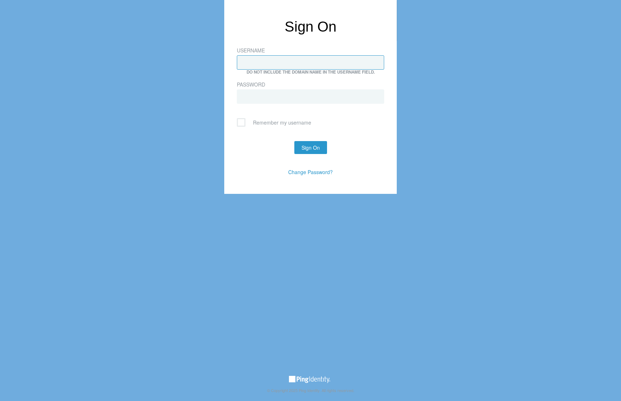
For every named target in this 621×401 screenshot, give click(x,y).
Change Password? (310, 172)
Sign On (311, 147)
